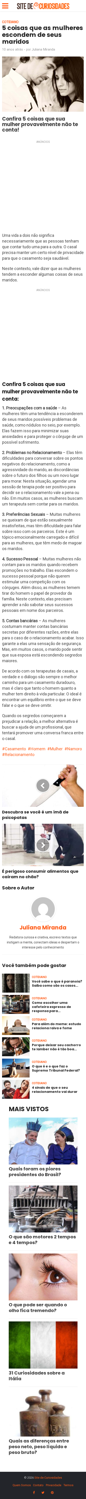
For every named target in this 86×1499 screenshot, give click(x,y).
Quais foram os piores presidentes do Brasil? (35, 1172)
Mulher (56, 748)
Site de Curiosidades (48, 1477)
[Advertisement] (43, 188)
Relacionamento (19, 754)
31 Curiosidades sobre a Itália (37, 1376)
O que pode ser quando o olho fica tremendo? (38, 1308)
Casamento (15, 748)
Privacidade (53, 1485)
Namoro (74, 748)
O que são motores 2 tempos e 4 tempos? (42, 1240)
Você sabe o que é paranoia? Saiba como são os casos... (57, 983)
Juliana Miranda (43, 49)
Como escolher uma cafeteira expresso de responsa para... (51, 1006)
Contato (38, 1485)
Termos (68, 1485)
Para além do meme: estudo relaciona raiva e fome (56, 1026)
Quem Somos (22, 1485)
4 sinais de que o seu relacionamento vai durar (55, 1089)
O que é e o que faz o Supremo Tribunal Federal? (56, 1068)
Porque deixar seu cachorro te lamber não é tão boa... (56, 1047)
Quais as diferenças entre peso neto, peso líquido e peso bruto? (39, 1447)
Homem (38, 748)
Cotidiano (10, 22)
